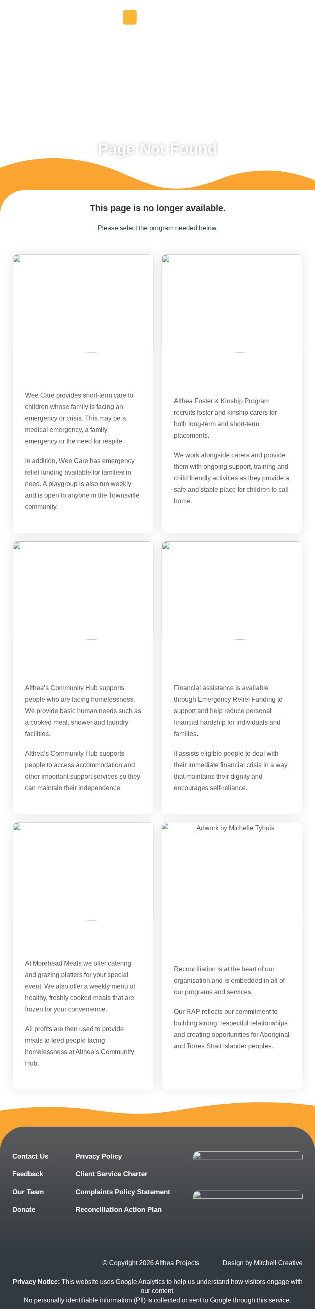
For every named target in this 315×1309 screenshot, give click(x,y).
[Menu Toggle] (130, 17)
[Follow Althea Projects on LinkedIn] (71, 1263)
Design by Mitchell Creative (263, 1262)
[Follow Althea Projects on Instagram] (46, 1263)
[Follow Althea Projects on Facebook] (21, 1263)
